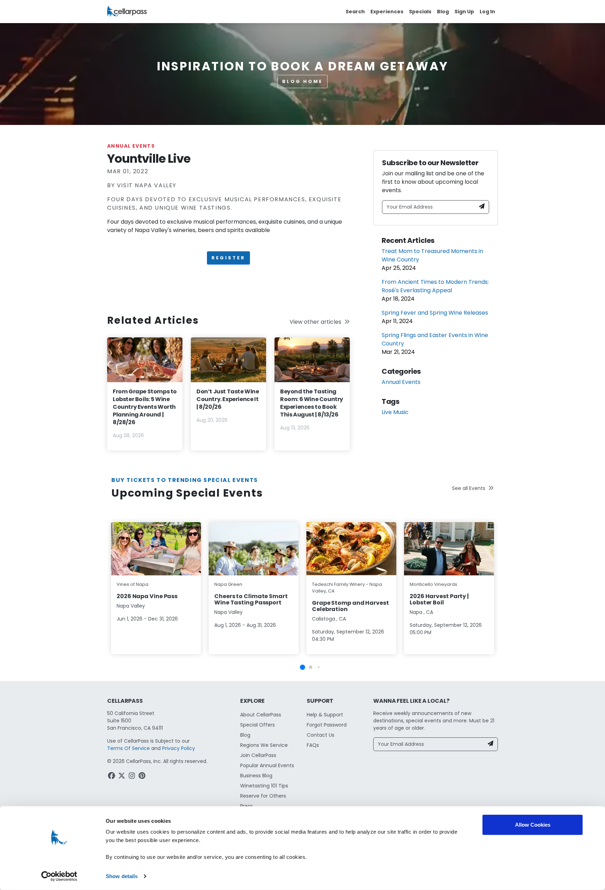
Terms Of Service (128, 748)
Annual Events (131, 145)
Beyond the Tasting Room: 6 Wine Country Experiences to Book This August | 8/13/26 (311, 403)
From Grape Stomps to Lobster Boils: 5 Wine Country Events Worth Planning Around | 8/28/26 (145, 406)
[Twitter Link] (122, 776)
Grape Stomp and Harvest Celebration (350, 606)
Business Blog (256, 775)
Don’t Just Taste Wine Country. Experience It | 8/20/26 (227, 399)
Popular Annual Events (267, 765)
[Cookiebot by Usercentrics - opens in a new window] (59, 876)
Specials (420, 11)
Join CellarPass (258, 755)
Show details (122, 876)
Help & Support (325, 714)
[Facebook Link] (112, 776)
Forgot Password (327, 724)
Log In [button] (487, 11)
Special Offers (257, 724)
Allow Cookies (532, 825)
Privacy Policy (178, 748)
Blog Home (302, 81)
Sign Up (464, 11)
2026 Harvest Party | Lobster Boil (439, 599)
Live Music (395, 412)
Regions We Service (264, 745)
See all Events (468, 488)
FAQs (313, 745)
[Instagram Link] (132, 776)
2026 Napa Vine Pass (147, 596)
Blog (443, 11)
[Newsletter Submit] (482, 207)
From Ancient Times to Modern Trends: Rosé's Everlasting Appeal (435, 286)
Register (228, 257)
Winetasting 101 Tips (264, 785)
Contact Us (320, 734)
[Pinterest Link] (143, 776)
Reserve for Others (263, 795)
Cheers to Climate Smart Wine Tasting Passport (251, 599)
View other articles (315, 322)
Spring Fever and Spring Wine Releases (435, 313)
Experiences (386, 11)
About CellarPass (260, 714)
